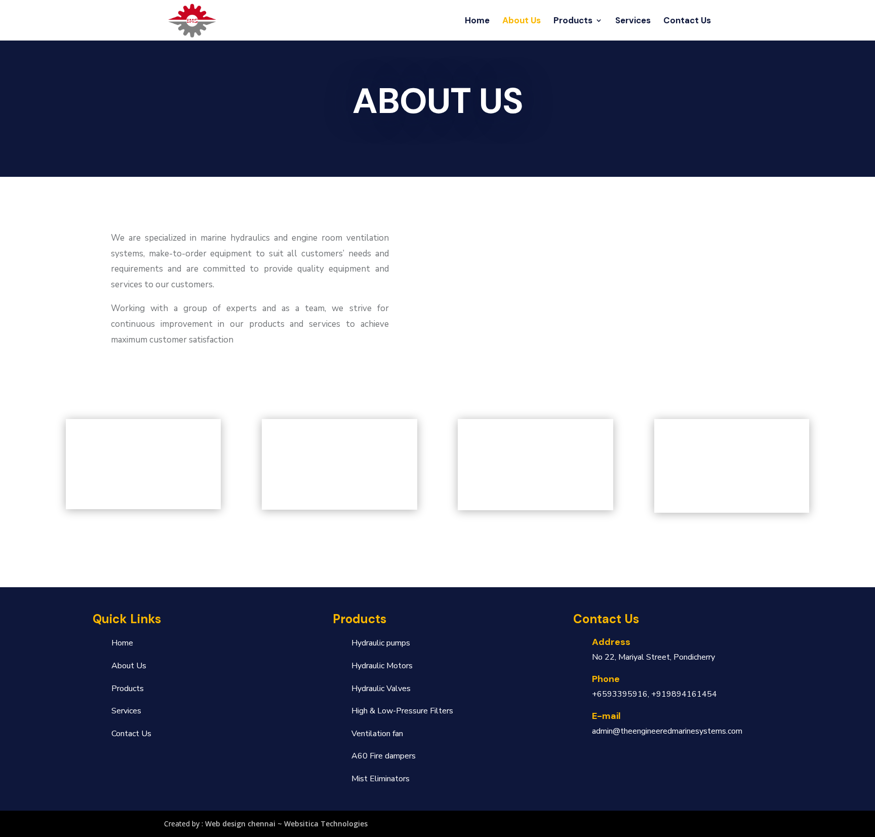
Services (633, 21)
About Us (521, 21)
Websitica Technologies (326, 823)
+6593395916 (620, 694)
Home (477, 21)
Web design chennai (240, 823)
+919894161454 (684, 694)
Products (572, 21)
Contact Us (687, 21)
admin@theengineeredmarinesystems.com (667, 731)
